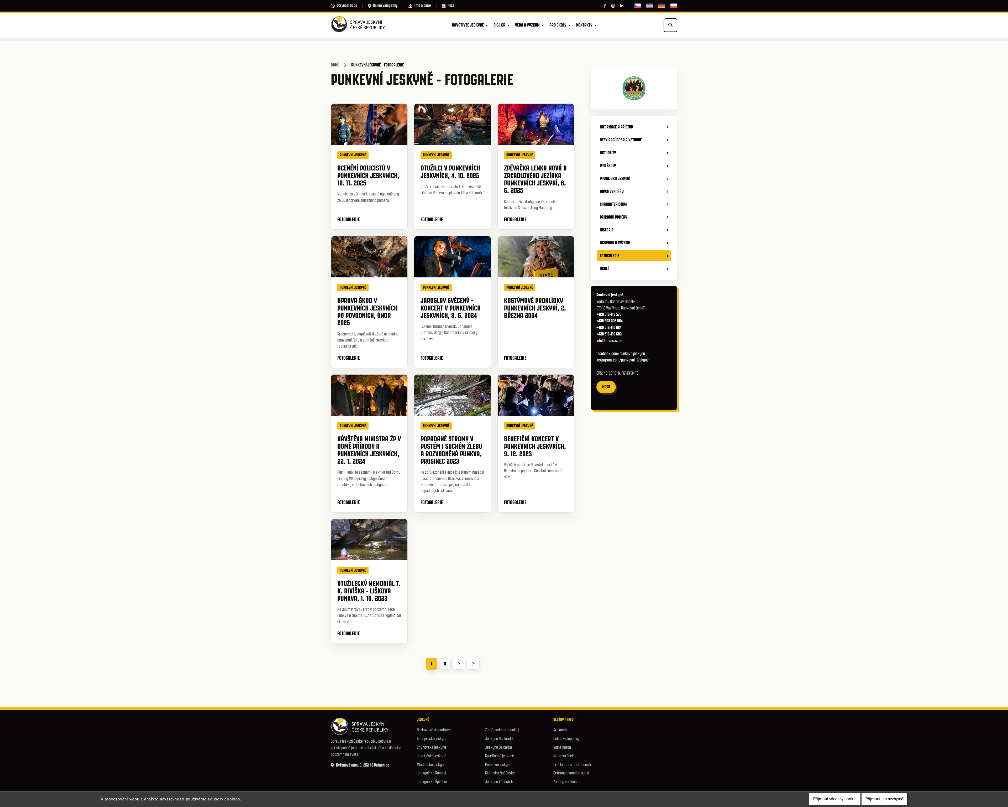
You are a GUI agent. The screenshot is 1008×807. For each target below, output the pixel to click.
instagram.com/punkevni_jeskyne (622, 360)
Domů (335, 65)
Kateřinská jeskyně (499, 755)
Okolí (604, 268)
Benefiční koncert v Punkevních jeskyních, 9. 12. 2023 (535, 446)
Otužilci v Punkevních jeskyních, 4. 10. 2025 (450, 172)
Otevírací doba (347, 5)
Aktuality (608, 152)
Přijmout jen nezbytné (884, 799)
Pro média (560, 729)
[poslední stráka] (473, 664)
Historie (606, 229)
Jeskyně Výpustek (499, 781)
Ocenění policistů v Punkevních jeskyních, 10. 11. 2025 (368, 175)
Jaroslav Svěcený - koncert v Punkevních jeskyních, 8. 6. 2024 (451, 308)
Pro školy (557, 25)
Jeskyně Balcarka (498, 747)
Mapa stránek (563, 755)
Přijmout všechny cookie (835, 799)
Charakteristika (613, 204)
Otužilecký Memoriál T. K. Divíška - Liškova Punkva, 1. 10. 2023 (368, 591)
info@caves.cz (607, 340)
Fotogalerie (348, 219)
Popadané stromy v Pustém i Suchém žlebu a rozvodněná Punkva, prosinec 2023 (451, 449)
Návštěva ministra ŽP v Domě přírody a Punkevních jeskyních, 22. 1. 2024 (369, 449)
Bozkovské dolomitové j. (435, 729)
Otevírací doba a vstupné (621, 139)
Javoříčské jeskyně (431, 755)
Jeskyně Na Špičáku (432, 781)
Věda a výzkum (527, 25)
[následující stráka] (459, 664)
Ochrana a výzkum (615, 242)
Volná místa (562, 747)
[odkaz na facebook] (605, 6)
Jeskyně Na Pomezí (431, 772)
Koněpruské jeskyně (432, 738)
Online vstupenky (385, 5)
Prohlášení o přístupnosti (572, 764)
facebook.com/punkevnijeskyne (620, 353)
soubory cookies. (224, 799)
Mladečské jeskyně (431, 764)
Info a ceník (422, 5)
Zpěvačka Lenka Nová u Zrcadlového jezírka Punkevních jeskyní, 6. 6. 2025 (535, 179)
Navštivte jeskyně (468, 25)
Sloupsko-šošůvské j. (501, 772)
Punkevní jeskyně (498, 764)
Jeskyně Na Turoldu (499, 738)
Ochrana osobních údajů (571, 772)
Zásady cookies (565, 781)
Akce (451, 5)
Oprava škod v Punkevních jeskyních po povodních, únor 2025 (367, 311)
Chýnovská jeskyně (431, 747)
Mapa (606, 386)
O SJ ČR (499, 25)
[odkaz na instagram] (613, 6)
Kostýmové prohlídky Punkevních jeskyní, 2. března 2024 (535, 308)
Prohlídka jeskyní (615, 178)
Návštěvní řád (612, 191)
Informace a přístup (616, 127)
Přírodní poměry (613, 217)
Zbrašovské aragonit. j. (502, 729)
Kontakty (584, 25)
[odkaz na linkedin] (621, 6)
